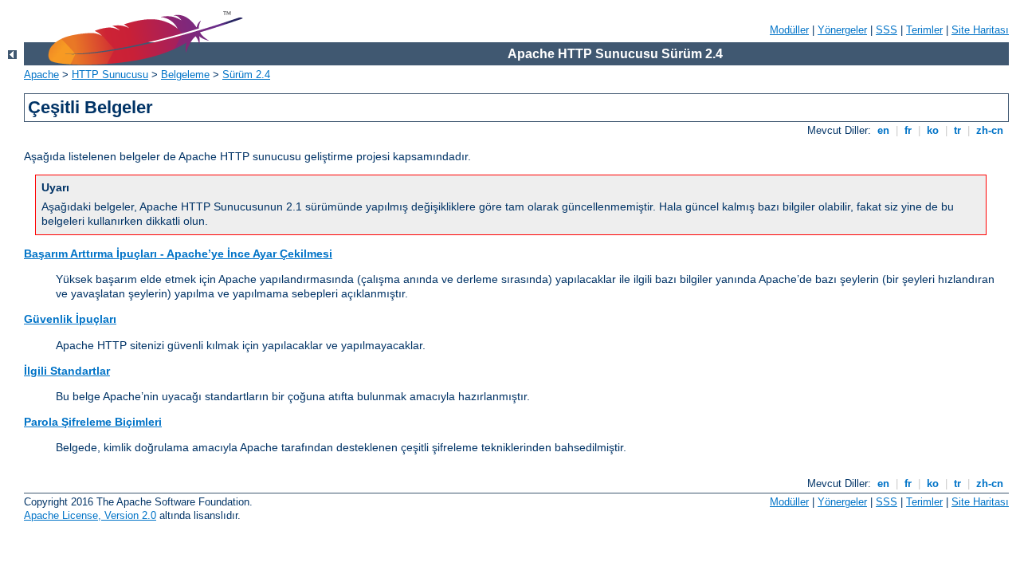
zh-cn (989, 130)
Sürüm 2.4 (246, 75)
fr (908, 130)
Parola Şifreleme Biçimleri (93, 421)
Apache (41, 75)
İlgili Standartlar (67, 370)
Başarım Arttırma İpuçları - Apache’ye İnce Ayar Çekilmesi (178, 253)
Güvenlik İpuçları (70, 319)
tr (957, 130)
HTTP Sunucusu (110, 75)
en (883, 130)
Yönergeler (842, 30)
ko (933, 130)
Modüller (789, 30)
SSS (886, 30)
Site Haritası (980, 30)
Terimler (924, 30)
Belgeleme (185, 75)
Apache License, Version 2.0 (90, 515)
